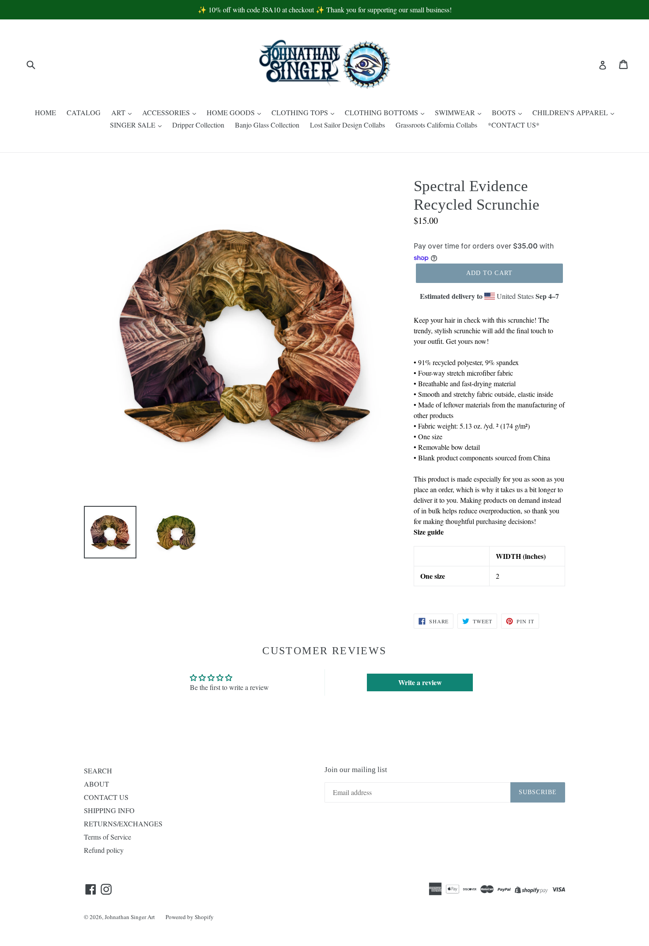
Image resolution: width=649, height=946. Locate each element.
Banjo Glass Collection (267, 124)
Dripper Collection (198, 124)
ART (119, 112)
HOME (45, 112)
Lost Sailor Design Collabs (347, 124)
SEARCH (98, 770)
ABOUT (96, 783)
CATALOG (84, 112)
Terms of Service (107, 836)
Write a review (420, 682)
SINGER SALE (133, 124)
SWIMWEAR (456, 112)
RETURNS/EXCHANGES (123, 823)
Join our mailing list (355, 769)
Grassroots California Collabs (436, 124)
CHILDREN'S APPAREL (571, 112)
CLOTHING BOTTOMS (382, 112)
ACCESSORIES (167, 112)
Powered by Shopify (190, 917)
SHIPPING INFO (109, 810)
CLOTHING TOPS (301, 112)
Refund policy (104, 850)
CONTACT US (106, 797)
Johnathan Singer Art (130, 917)
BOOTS (504, 112)
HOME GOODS (232, 112)
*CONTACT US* (514, 124)
